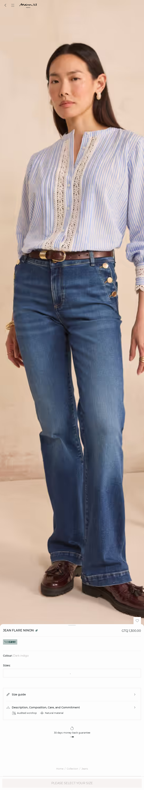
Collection (72, 768)
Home (59, 768)
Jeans (85, 768)
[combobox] (72, 673)
